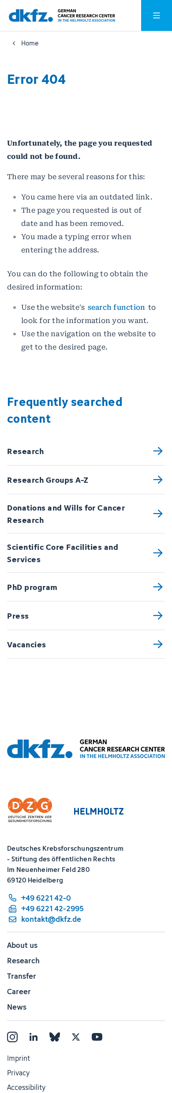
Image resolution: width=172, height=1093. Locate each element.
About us (22, 945)
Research (23, 960)
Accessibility (26, 1087)
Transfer (21, 976)
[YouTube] (97, 1037)
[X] (76, 1037)
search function (117, 307)
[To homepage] (62, 16)
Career (19, 991)
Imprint (18, 1058)
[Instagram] (12, 1037)
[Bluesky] (54, 1037)
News (16, 1007)
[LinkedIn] (33, 1037)
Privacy (18, 1072)
